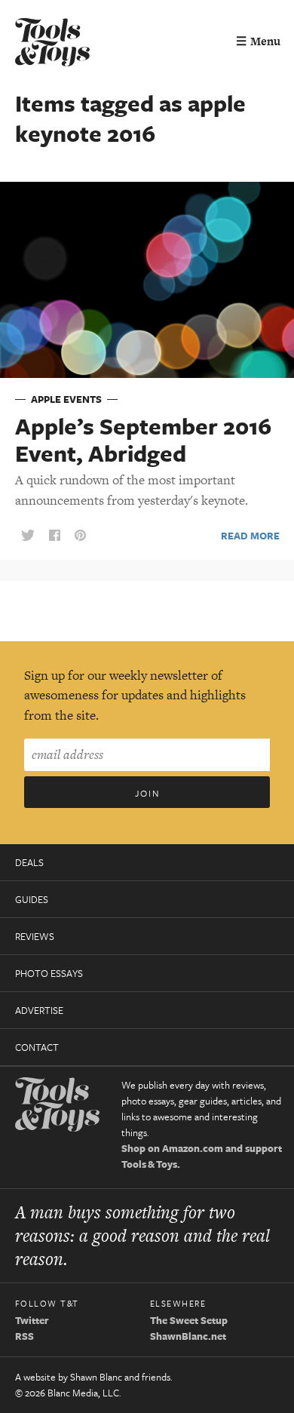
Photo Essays (49, 973)
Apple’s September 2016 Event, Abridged (143, 440)
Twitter (32, 1320)
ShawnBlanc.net (188, 1336)
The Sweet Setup (189, 1320)
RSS (24, 1336)
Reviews (34, 936)
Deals (29, 862)
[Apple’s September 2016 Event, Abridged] (147, 279)
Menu (258, 41)
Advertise (39, 1010)
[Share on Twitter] (28, 536)
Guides (31, 899)
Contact (37, 1047)
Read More (250, 535)
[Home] (52, 44)
